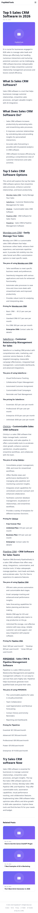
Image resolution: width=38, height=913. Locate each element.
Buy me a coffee (20, 911)
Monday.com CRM (12, 232)
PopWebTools (7, 2)
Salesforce (10, 202)
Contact (7, 908)
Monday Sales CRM (13, 195)
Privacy (17, 908)
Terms (12, 908)
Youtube (31, 908)
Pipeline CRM (11, 216)
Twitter (24, 908)
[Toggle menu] (35, 2)
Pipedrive (10, 223)
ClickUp (9, 209)
